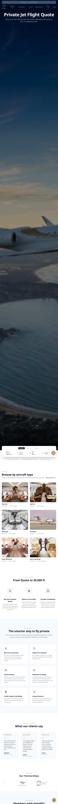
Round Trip (29, 448)
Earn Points (23, 2)
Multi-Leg (36, 448)
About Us (48, 6)
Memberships (39, 7)
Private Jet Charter (4, 7)
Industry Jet (12, 6)
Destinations (21, 7)
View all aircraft (50, 478)
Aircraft (31, 7)
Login (54, 7)
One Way (21, 448)
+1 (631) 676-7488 (33, 2)
